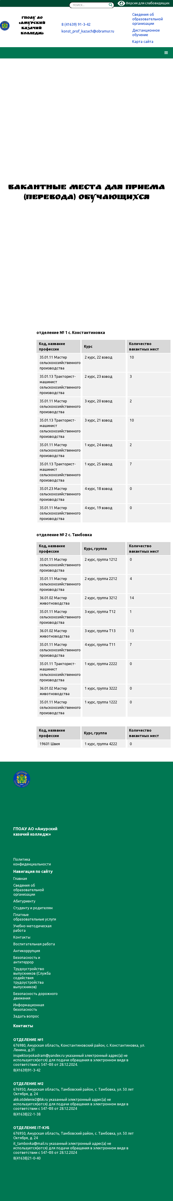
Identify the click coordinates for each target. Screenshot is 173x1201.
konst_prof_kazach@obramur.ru (87, 31)
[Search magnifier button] (110, 5)
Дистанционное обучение (146, 32)
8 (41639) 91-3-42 (76, 24)
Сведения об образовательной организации (147, 19)
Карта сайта (142, 41)
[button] (166, 52)
